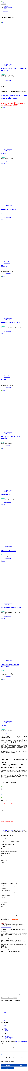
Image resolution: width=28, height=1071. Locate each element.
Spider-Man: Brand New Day (11, 607)
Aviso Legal (6, 1036)
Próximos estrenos (7, 7)
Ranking (5, 9)
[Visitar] (2, 787)
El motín (4, 266)
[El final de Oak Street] (3, 163)
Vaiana (3, 725)
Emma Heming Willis (8, 830)
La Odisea (4, 380)
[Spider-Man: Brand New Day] (3, 561)
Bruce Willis (20, 830)
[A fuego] (3, 107)
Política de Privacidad (8, 1037)
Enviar (15, 997)
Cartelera (5, 6)
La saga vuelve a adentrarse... (11, 818)
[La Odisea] (3, 333)
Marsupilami (5, 494)
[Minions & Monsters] (3, 504)
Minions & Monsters (8, 551)
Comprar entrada (7, 80)
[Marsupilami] (3, 448)
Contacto (5, 11)
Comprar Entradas (8, 64)
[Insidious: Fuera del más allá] (3, 276)
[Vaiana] (3, 679)
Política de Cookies (8, 1038)
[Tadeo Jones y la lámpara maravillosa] (3, 618)
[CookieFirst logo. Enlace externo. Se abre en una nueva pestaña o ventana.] (1, 1054)
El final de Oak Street (8, 209)
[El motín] (3, 219)
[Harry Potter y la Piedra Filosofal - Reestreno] (3, 22)
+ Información (7, 65)
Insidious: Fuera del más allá (11, 322)
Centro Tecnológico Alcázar (21, 1041)
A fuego (4, 153)
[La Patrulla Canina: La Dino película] (3, 390)
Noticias (5, 8)
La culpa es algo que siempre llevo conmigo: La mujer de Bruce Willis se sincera (14, 824)
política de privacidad (19, 993)
